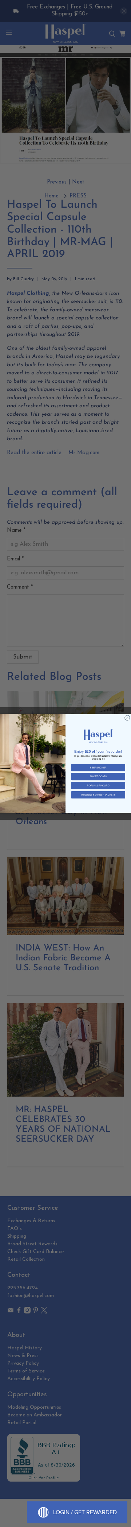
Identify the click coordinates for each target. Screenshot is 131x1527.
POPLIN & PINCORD (98, 786)
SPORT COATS (98, 776)
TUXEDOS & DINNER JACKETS (98, 794)
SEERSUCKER (98, 767)
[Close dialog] (127, 717)
